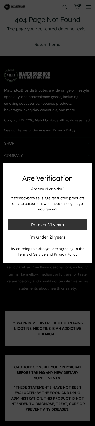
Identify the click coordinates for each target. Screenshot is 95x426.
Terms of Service (32, 254)
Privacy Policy (65, 254)
